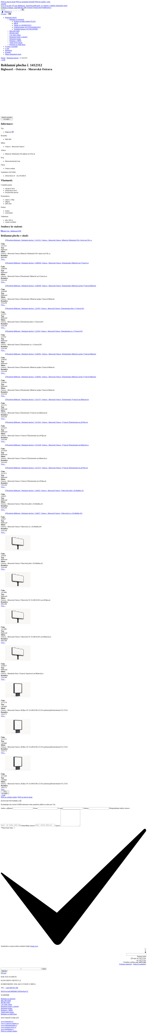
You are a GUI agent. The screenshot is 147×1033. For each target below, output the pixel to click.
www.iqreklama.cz (7, 1029)
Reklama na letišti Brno (17, 45)
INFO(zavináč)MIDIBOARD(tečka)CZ (14, 991)
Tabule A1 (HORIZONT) (22, 25)
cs (1, 4)
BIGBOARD (14, 33)
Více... (3, 259)
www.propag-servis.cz (8, 1027)
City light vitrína (15, 35)
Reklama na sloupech (16, 19)
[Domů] (6, 6)
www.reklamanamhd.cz (9, 1025)
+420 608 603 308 (11, 988)
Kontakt (8, 52)
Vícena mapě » (5, 792)
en (3, 4)
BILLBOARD (14, 31)
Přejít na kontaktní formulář (25, 2)
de (5, 4)
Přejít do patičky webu (42, 2)
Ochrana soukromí (125, 964)
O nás (7, 48)
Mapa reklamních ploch (13, 54)
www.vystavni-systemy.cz (10, 1023)
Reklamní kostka (15, 39)
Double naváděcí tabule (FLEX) (25, 21)
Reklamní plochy (11, 17)
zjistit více (34, 946)
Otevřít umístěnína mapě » (7, 118)
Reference (8, 50)
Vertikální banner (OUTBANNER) (26, 29)
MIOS (16, 23)
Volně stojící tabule (15, 43)
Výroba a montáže (11, 46)
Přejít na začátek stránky (9, 797)
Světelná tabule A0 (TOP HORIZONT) (27, 27)
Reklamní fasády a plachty (18, 37)
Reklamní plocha (12, 58)
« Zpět (3, 60)
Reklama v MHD (15, 41)
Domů (3, 58)
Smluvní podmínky (139, 964)
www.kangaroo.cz (7, 1021)
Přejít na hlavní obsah (8, 2)
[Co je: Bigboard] (13, 132)
